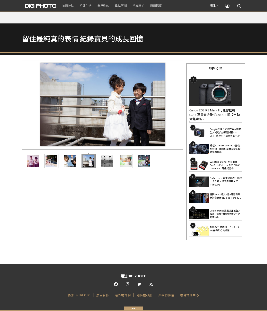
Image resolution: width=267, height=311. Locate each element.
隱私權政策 (144, 295)
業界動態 (103, 5)
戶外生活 (85, 5)
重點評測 (121, 5)
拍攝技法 (68, 5)
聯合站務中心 (189, 295)
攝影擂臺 (156, 5)
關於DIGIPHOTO (79, 295)
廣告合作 (102, 295)
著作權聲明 (123, 295)
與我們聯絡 (166, 295)
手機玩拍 (138, 5)
